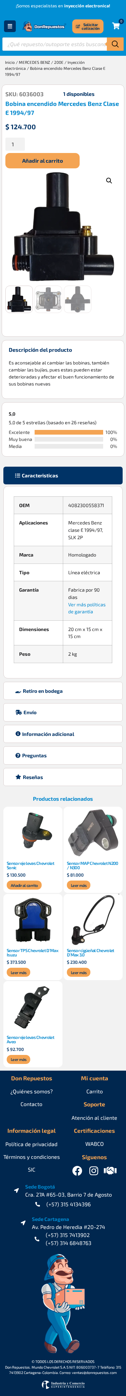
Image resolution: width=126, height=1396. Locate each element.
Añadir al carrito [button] (24, 885)
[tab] (63, 475)
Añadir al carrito (42, 160)
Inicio (10, 62)
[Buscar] (115, 44)
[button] (109, 181)
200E (59, 62)
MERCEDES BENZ (34, 62)
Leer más (78, 885)
